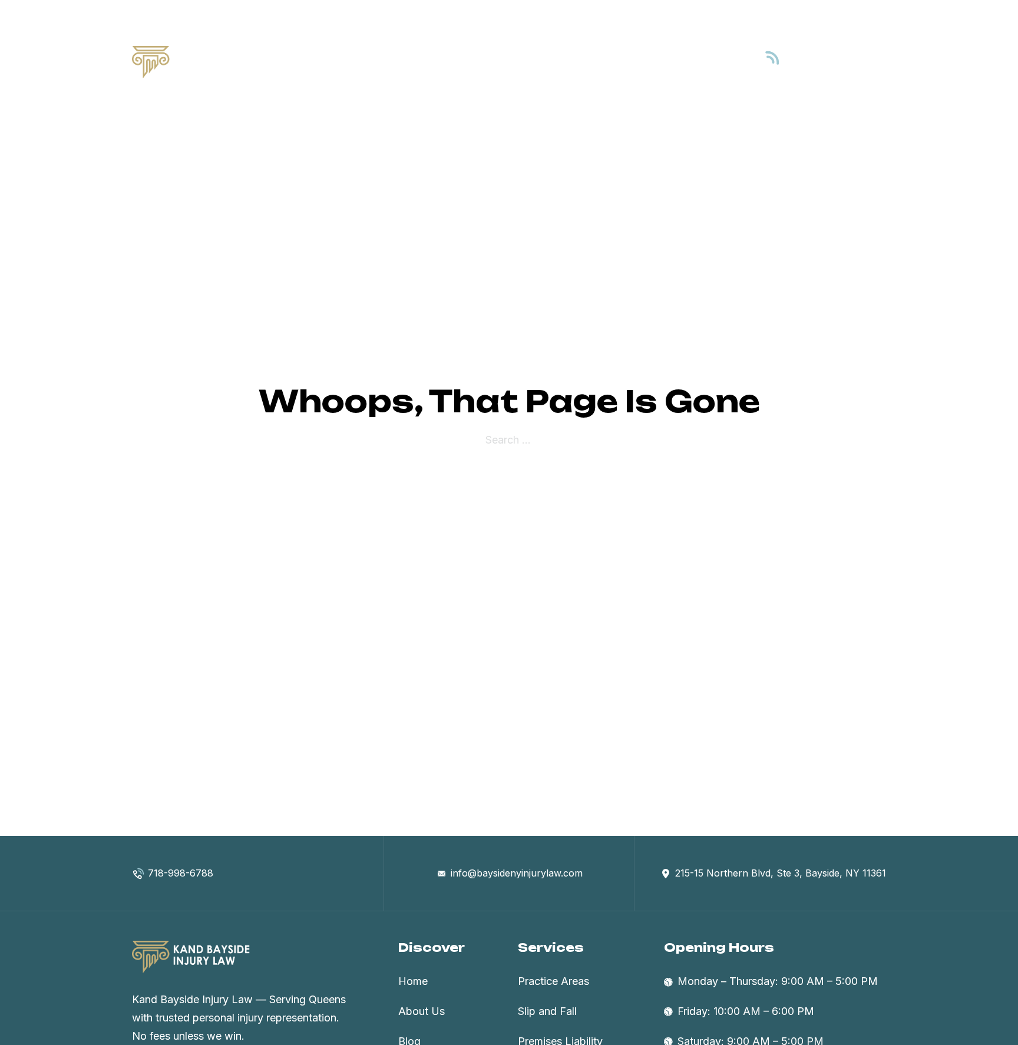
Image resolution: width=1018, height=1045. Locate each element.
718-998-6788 (839, 68)
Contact (698, 61)
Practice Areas (567, 61)
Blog (650, 61)
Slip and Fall (547, 1011)
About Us (491, 61)
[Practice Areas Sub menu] (615, 62)
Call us (817, 52)
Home (435, 61)
